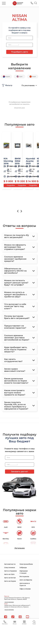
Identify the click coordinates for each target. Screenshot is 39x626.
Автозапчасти (9, 564)
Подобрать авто (19, 52)
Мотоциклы (24, 576)
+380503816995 (32, 3)
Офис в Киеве (25, 589)
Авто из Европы (26, 580)
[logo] (18, 3)
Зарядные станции (24, 572)
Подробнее (11, 185)
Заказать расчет (19, 471)
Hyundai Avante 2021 (30, 161)
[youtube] (27, 616)
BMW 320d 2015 (18, 161)
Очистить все (19, 108)
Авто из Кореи (10, 581)
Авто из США (9, 574)
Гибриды (23, 567)
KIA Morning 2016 (8, 161)
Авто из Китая (10, 578)
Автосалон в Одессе (25, 584)
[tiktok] (12, 616)
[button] (4, 3)
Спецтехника (9, 567)
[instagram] (20, 616)
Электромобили (26, 564)
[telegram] (5, 616)
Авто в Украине (10, 571)
